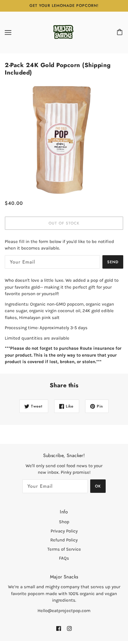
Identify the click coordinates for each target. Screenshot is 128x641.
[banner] (63, 32)
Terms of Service (64, 549)
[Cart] (120, 32)
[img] (58, 628)
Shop (64, 521)
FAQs (64, 558)
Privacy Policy (64, 531)
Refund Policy (64, 540)
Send (112, 262)
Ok (98, 486)
